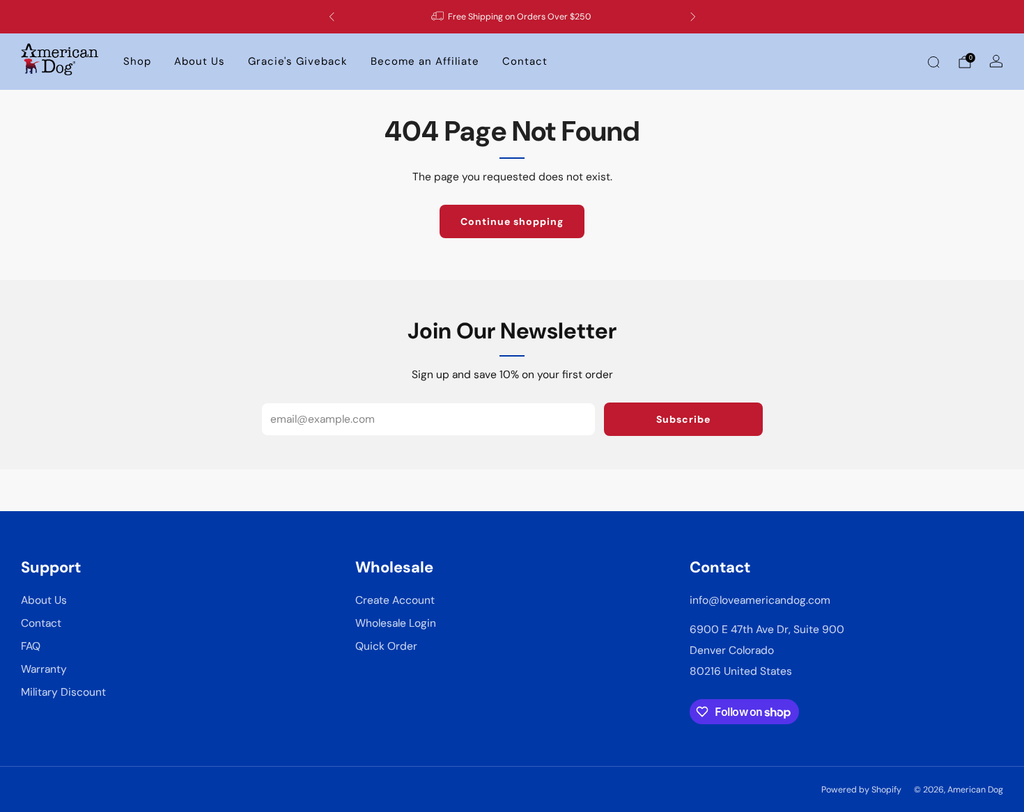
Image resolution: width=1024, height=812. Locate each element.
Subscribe (683, 419)
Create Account (395, 600)
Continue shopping (512, 221)
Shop (137, 61)
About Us (199, 61)
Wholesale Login (395, 623)
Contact (525, 61)
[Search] (933, 62)
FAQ (30, 646)
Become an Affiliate (425, 61)
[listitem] (512, 16)
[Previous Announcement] (332, 17)
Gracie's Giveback (298, 61)
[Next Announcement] (693, 17)
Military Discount (63, 692)
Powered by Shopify (861, 789)
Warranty (44, 669)
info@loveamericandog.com (760, 600)
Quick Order (386, 646)
